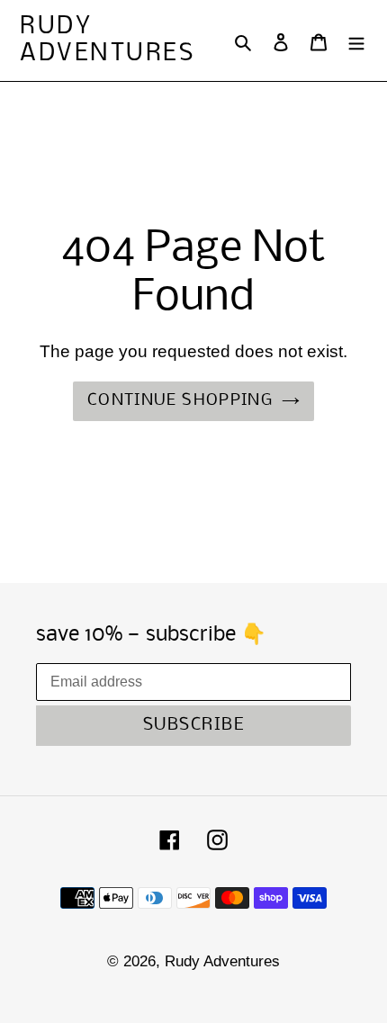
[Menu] (356, 40)
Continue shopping (180, 400)
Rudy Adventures (107, 40)
